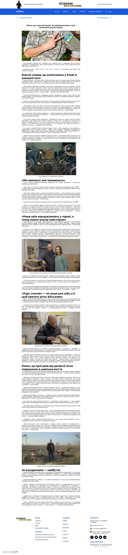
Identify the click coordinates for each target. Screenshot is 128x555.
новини (19, 12)
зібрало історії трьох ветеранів (49, 69)
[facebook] (92, 537)
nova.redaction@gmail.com (100, 528)
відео (37, 525)
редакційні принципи (42, 528)
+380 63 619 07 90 (98, 525)
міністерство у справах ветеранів (45, 537)
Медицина (66, 527)
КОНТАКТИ (82, 11)
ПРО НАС (57, 11)
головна (38, 521)
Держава (65, 524)
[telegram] (104, 537)
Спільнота (66, 541)
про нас (37, 523)
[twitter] (100, 537)
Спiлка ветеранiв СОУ (41, 539)
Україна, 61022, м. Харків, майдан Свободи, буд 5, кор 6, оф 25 (102, 532)
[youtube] (96, 537)
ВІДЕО (74, 11)
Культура (65, 534)
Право (64, 531)
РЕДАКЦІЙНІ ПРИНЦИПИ (95, 11)
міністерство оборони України (44, 534)
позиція (65, 538)
